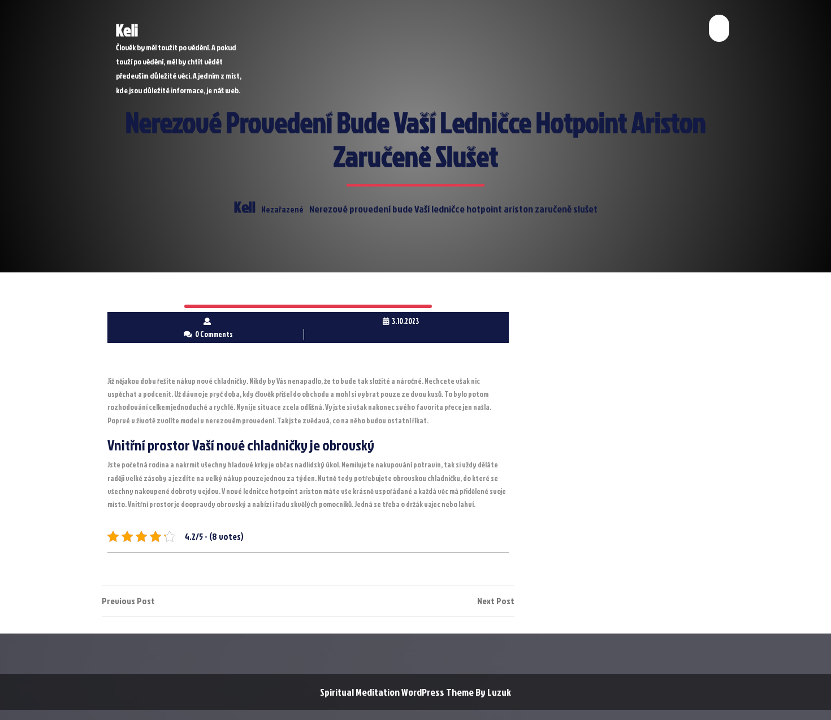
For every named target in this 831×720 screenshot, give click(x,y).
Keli (127, 30)
